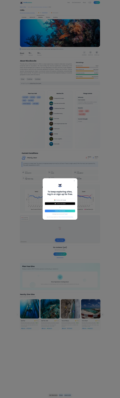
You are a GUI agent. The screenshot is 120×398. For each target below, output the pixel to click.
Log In (66, 214)
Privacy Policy (70, 216)
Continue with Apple (61, 203)
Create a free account (60, 211)
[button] (60, 199)
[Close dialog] (74, 180)
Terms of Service (62, 216)
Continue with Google (61, 200)
